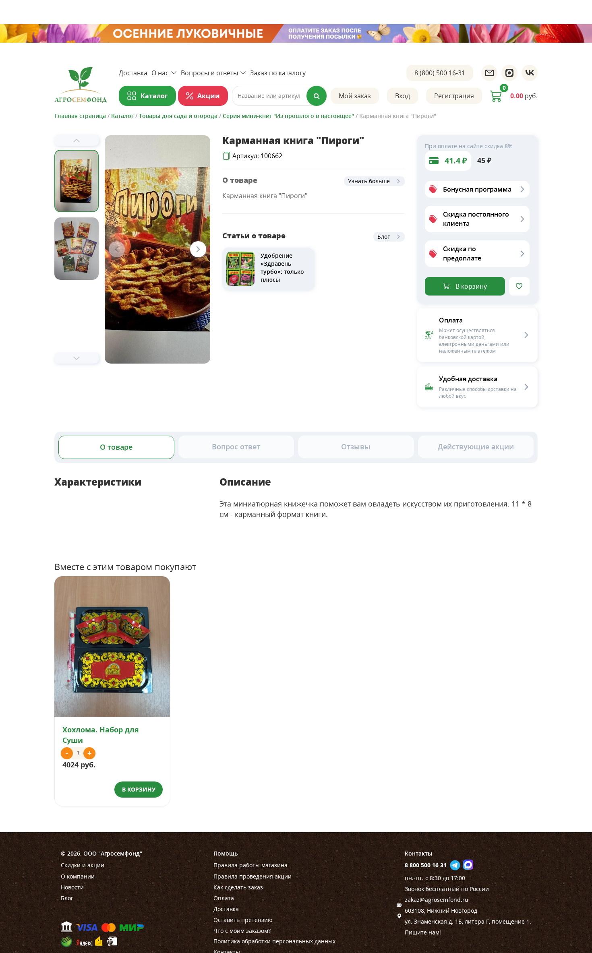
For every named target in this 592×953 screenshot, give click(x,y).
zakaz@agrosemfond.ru (436, 899)
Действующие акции (476, 446)
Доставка (133, 72)
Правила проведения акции (252, 876)
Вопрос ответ (236, 446)
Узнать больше (369, 181)
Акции (208, 95)
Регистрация (454, 95)
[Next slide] (76, 358)
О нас (160, 72)
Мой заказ (355, 95)
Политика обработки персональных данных (274, 941)
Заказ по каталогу (278, 72)
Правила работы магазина (250, 865)
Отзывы (356, 446)
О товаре (116, 447)
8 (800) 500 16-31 (439, 72)
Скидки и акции (82, 865)
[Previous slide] (76, 140)
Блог (383, 236)
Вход (402, 95)
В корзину (471, 286)
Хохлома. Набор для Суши (100, 734)
